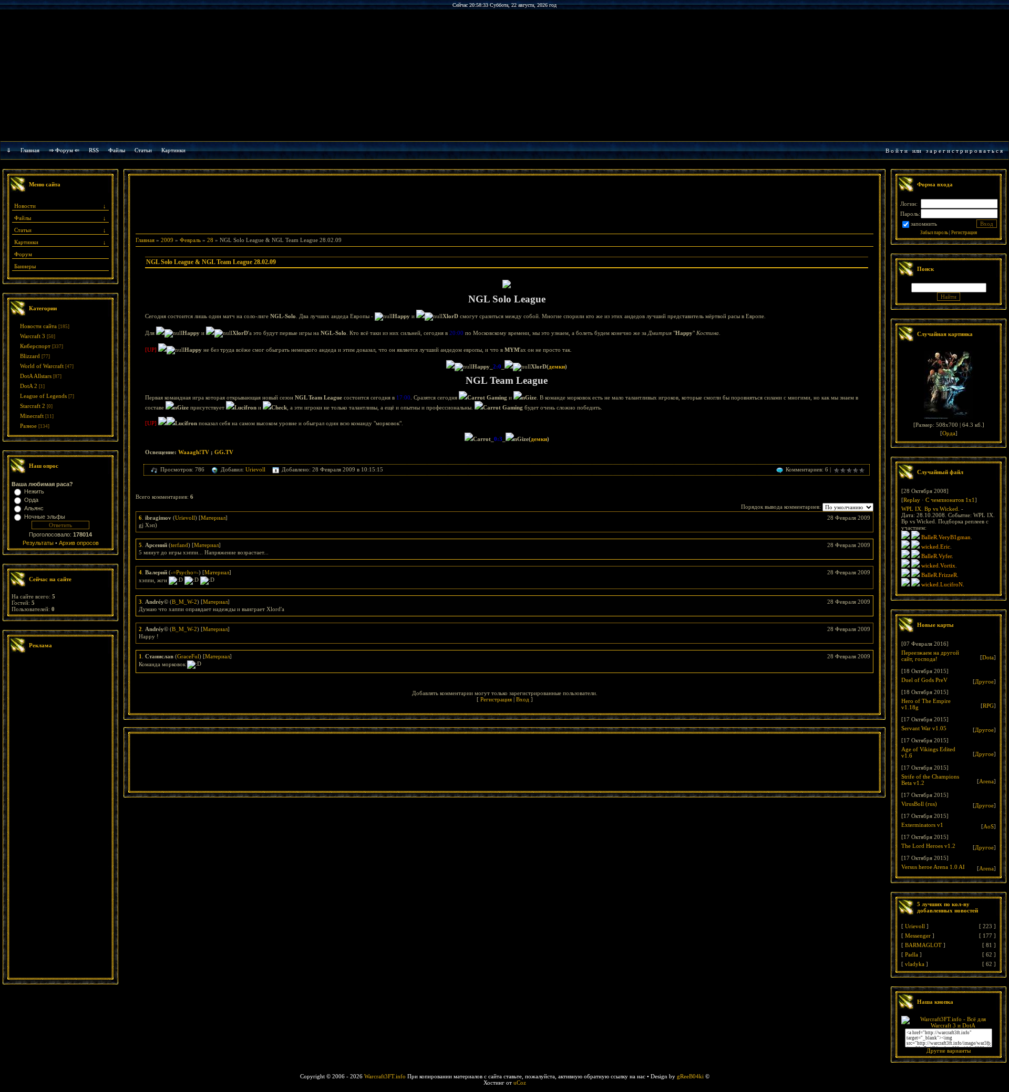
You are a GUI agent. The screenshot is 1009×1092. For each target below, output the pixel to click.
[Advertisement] (60, 816)
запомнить (924, 223)
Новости (25, 206)
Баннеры (25, 266)
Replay (911, 500)
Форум (23, 254)
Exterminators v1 (922, 825)
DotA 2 (28, 386)
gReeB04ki (690, 1076)
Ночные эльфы (44, 516)
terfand (179, 545)
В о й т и (897, 151)
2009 (167, 240)
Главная (29, 150)
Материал (213, 517)
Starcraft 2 (32, 406)
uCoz (519, 1082)
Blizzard (30, 356)
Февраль (190, 240)
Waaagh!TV (193, 452)
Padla (911, 954)
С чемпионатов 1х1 (950, 500)
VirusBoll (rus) (919, 804)
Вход (522, 699)
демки (557, 366)
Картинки (173, 150)
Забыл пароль (934, 232)
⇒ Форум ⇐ (64, 150)
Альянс (34, 508)
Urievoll (255, 469)
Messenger (918, 935)
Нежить (34, 491)
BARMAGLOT (923, 945)
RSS (94, 150)
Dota (988, 657)
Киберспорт (35, 346)
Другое (984, 681)
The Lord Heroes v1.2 (928, 846)
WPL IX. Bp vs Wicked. (930, 509)
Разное (28, 426)
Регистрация (496, 699)
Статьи (23, 230)
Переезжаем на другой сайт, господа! (930, 655)
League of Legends (43, 396)
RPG (988, 705)
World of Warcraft (42, 366)
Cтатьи (143, 150)
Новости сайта (38, 326)
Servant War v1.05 (923, 728)
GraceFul (188, 656)
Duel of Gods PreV (924, 680)
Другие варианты (948, 1050)
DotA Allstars (36, 376)
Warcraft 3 (32, 336)
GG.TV (223, 452)
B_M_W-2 (184, 601)
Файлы (116, 150)
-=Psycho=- (185, 572)
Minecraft (32, 416)
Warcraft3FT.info (385, 1076)
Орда (31, 500)
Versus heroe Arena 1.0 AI (933, 867)
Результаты (38, 543)
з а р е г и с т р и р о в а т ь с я (964, 151)
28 (210, 240)
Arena (986, 781)
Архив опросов (79, 543)
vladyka (914, 964)
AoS (988, 826)
